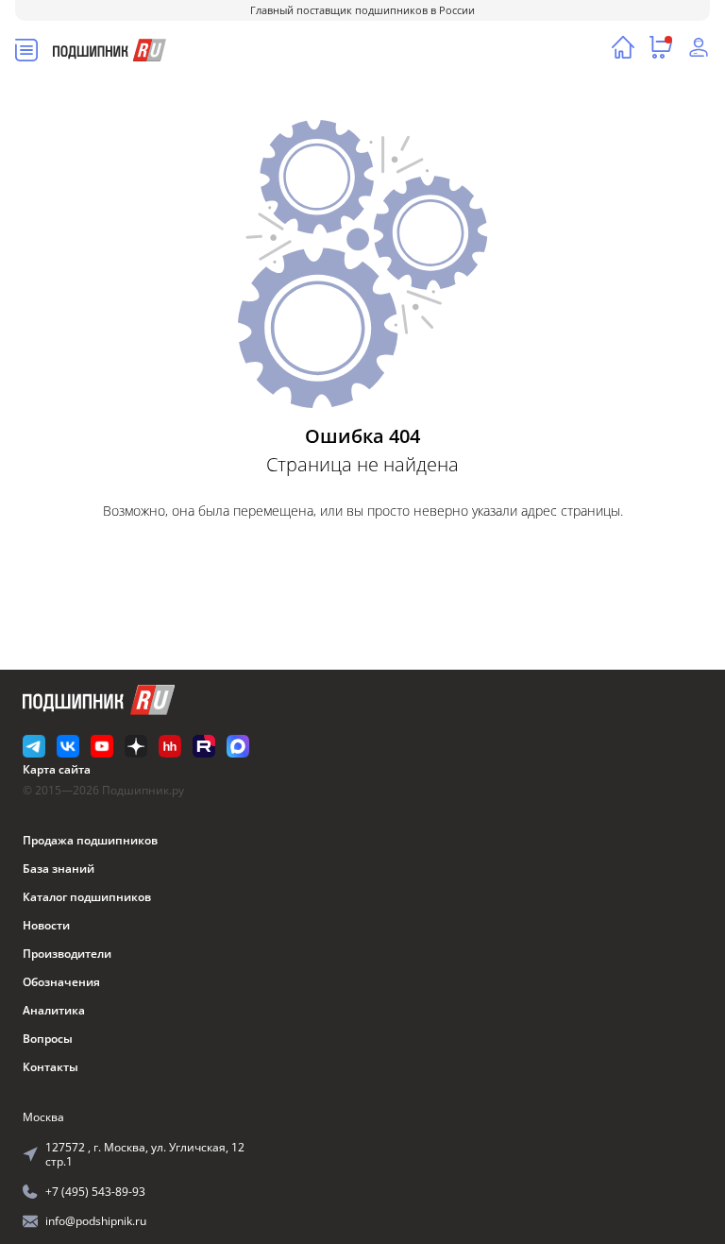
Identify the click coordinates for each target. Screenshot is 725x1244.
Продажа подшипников (90, 840)
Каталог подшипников (87, 897)
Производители (67, 954)
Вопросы (48, 1039)
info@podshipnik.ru (95, 1221)
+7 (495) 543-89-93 (95, 1192)
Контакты (50, 1067)
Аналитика (54, 1010)
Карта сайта (57, 769)
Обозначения (61, 982)
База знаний (58, 869)
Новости (46, 925)
